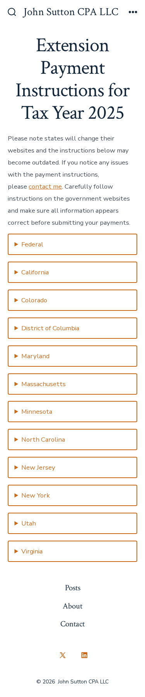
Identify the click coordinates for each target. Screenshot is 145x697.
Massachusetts (43, 384)
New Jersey (38, 467)
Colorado (34, 300)
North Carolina (43, 439)
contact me (45, 186)
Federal (32, 244)
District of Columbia (50, 328)
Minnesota (36, 411)
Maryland (35, 356)
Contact (72, 624)
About (72, 606)
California (35, 272)
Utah (28, 523)
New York (35, 495)
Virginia (32, 551)
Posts (72, 588)
